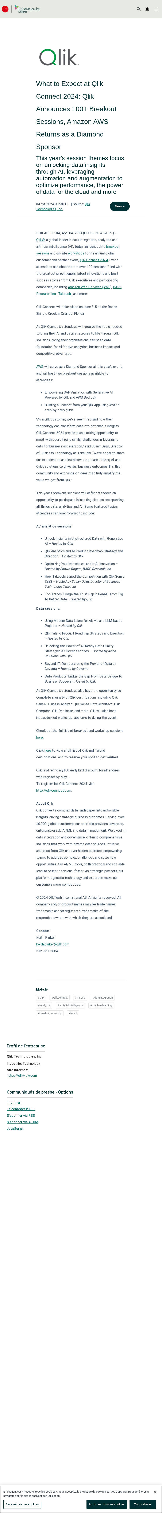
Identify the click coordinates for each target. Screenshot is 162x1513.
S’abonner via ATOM (22, 1122)
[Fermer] (155, 1492)
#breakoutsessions (50, 1013)
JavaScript (15, 1129)
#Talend (80, 997)
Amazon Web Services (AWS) (90, 287)
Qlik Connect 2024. (94, 260)
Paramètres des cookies (22, 1504)
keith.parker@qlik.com (52, 944)
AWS (39, 367)
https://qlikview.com (22, 1076)
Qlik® (40, 240)
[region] (81, 1499)
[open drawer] (156, 9)
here (39, 737)
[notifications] (147, 9)
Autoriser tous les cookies (106, 1504)
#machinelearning (101, 1005)
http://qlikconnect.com (53, 791)
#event (73, 1013)
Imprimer (13, 1103)
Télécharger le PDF (21, 1109)
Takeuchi (65, 294)
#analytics (44, 1005)
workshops (76, 253)
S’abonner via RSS (21, 1116)
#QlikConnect (59, 997)
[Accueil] (21, 9)
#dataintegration (103, 997)
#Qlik (41, 997)
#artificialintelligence (70, 1005)
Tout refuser (142, 1504)
